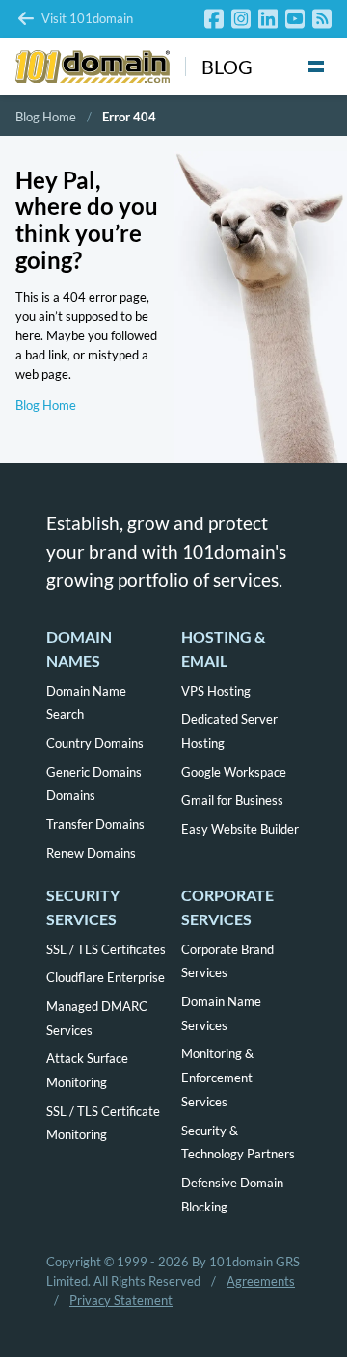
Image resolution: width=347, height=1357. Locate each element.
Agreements (261, 1281)
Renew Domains (91, 853)
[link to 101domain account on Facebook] (214, 19)
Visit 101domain (87, 18)
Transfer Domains (95, 824)
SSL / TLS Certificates (106, 949)
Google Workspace (233, 772)
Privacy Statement (121, 1300)
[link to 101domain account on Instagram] (241, 19)
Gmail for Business (232, 800)
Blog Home (45, 116)
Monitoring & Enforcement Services (217, 1077)
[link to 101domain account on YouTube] (295, 19)
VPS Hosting (216, 691)
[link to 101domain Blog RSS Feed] (322, 19)
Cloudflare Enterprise (105, 977)
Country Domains (95, 743)
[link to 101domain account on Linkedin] (268, 19)
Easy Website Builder (240, 829)
